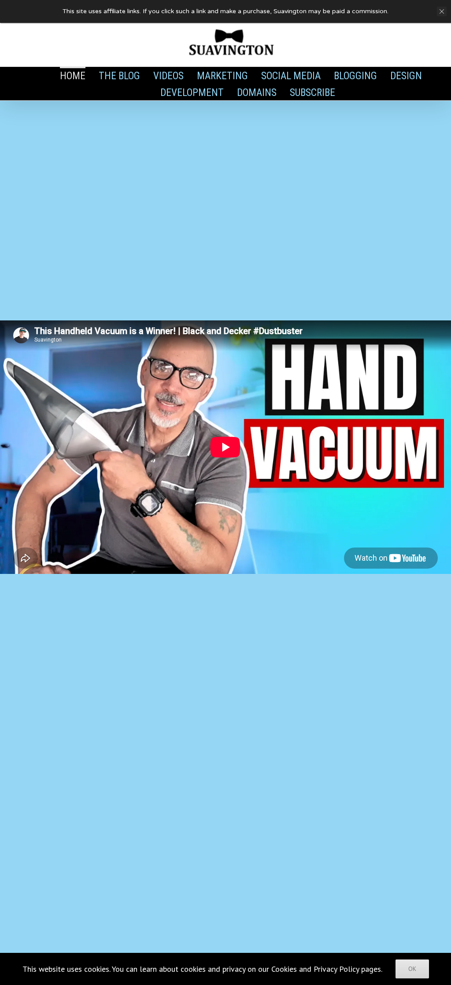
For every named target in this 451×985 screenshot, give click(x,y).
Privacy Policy (336, 969)
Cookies (284, 969)
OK (412, 969)
